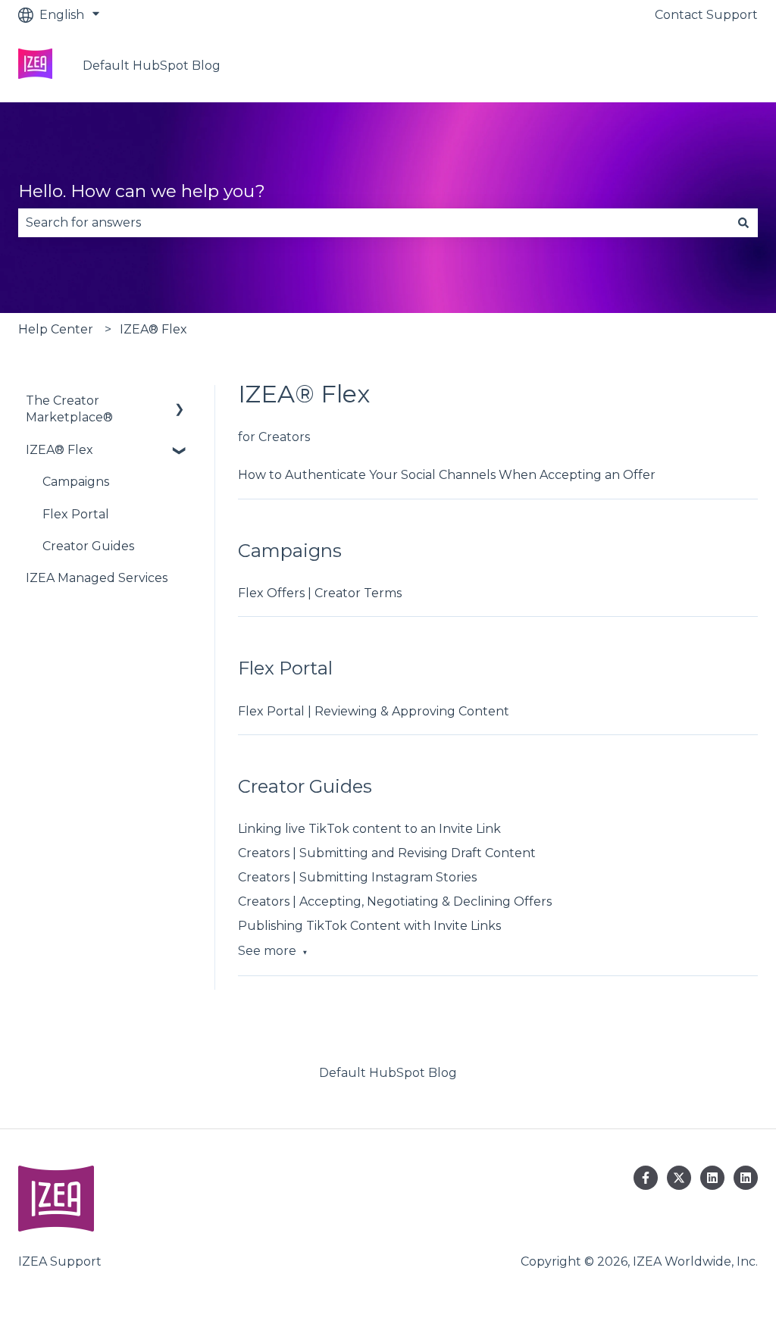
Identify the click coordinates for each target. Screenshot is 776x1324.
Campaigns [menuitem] (75, 481)
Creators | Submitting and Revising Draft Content (387, 853)
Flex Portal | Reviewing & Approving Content (373, 711)
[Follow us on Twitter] (679, 1178)
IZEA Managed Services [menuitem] (96, 578)
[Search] (743, 222)
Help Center (55, 329)
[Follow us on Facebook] (646, 1178)
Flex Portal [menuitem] (75, 514)
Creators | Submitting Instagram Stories (357, 877)
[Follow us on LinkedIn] (712, 1178)
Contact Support (706, 15)
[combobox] (373, 222)
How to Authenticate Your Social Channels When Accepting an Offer (447, 475)
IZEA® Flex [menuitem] (59, 450)
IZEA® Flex (153, 329)
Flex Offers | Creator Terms (320, 593)
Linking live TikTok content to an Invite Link (369, 829)
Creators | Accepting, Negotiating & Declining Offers (395, 901)
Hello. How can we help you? (141, 191)
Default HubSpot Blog (152, 65)
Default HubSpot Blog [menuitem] (388, 1073)
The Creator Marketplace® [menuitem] (69, 408)
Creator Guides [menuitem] (88, 546)
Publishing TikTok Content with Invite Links (369, 926)
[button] (179, 402)
